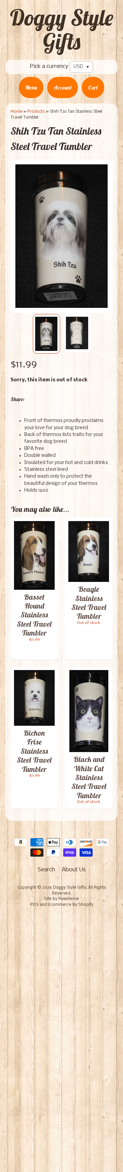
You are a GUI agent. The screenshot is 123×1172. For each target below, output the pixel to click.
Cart (93, 87)
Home (16, 111)
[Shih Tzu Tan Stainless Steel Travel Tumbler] (46, 334)
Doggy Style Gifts (61, 29)
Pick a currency (49, 66)
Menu (31, 87)
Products (36, 111)
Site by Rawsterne (61, 899)
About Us (74, 870)
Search (46, 870)
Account (62, 87)
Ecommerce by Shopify (70, 905)
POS (34, 905)
